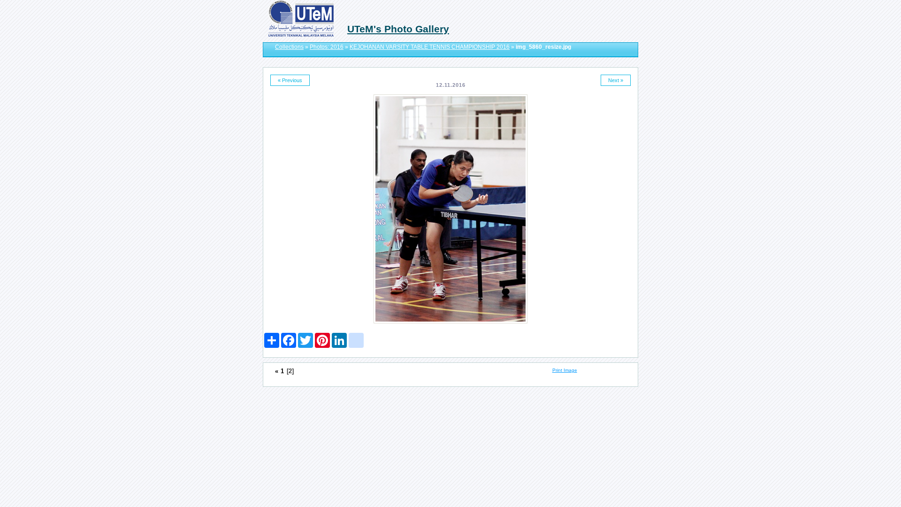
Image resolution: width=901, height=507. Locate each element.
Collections (289, 47)
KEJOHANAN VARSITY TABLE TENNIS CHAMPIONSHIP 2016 (430, 47)
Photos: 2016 (327, 47)
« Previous (290, 80)
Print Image (564, 370)
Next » (615, 80)
